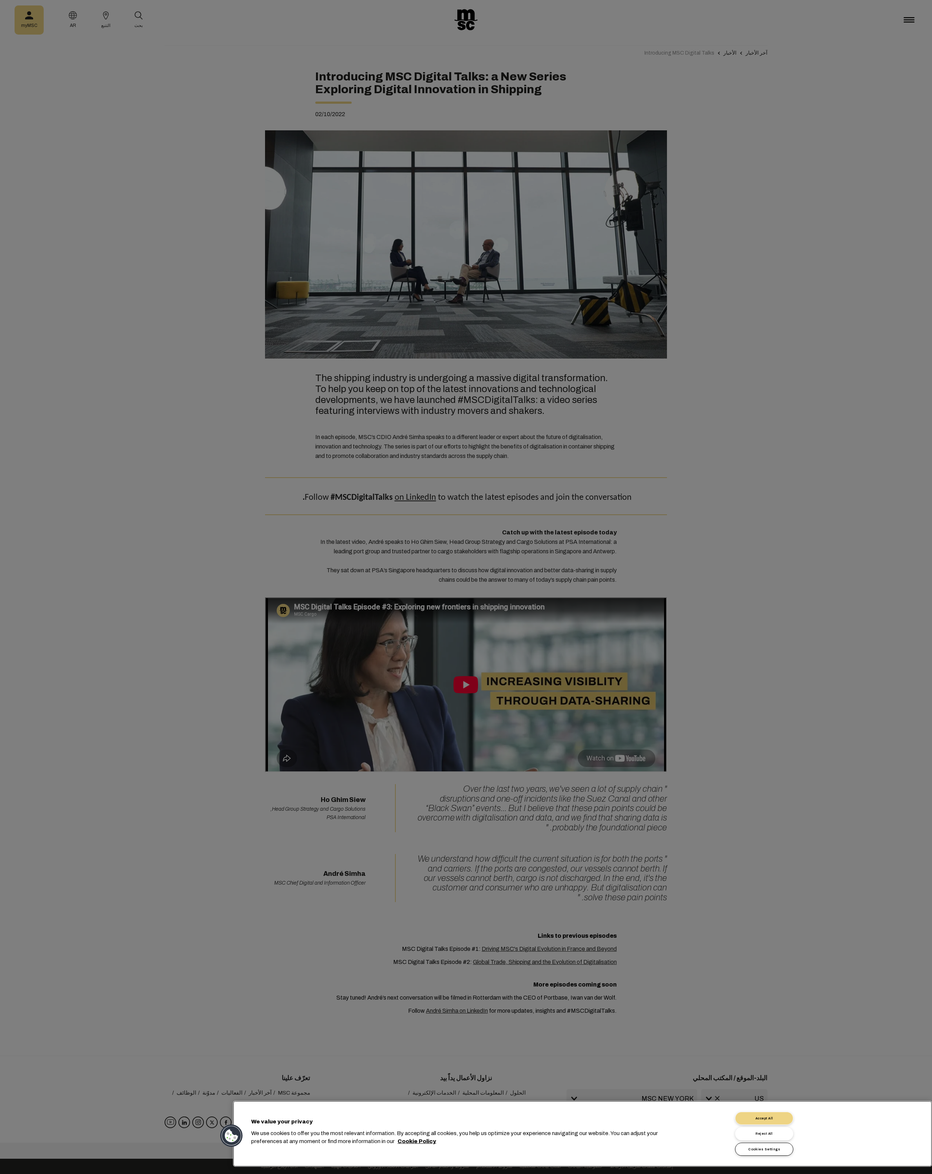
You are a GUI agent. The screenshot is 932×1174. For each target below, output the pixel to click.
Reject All (764, 1133)
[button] (232, 1135)
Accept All (764, 1118)
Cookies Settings (764, 1149)
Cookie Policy (417, 1141)
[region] (582, 1134)
